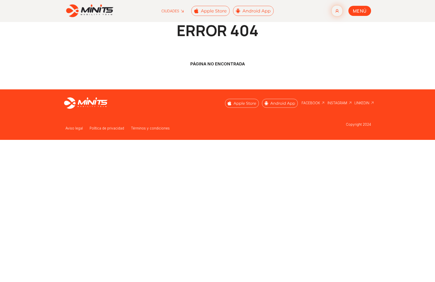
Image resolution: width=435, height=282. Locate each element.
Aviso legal (74, 128)
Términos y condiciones (150, 128)
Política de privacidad (107, 128)
